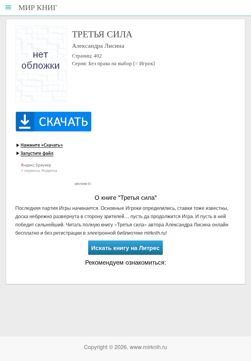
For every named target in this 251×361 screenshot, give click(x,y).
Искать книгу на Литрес (125, 248)
